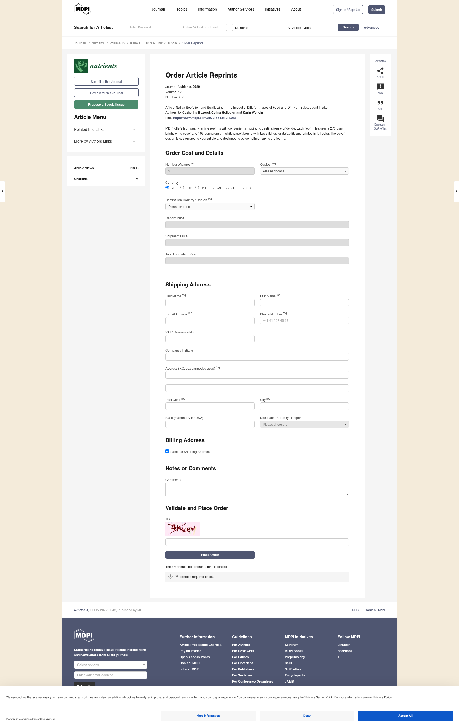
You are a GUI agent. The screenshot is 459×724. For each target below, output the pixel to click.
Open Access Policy (195, 656)
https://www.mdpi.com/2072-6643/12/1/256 (205, 117)
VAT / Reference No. (179, 332)
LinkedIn (344, 644)
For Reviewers (243, 650)
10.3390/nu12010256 (161, 43)
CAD (219, 187)
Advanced (371, 27)
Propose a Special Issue (106, 104)
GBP (234, 187)
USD (204, 187)
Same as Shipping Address (190, 451)
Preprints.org (295, 656)
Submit (376, 9)
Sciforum (292, 644)
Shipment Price (176, 236)
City (265, 399)
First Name (175, 296)
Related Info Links (89, 129)
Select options (88, 664)
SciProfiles (293, 669)
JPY (249, 187)
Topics (181, 9)
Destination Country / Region (188, 200)
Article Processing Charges (201, 644)
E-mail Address (178, 314)
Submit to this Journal (106, 81)
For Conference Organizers (252, 681)
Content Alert (375, 609)
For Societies (242, 675)
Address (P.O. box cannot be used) (192, 368)
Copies (268, 164)
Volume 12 (117, 43)
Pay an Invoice (191, 650)
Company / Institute (179, 350)
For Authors (241, 644)
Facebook (345, 650)
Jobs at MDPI (189, 669)
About (296, 9)
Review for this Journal (106, 93)
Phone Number (273, 314)
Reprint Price (174, 218)
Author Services (241, 9)
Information (207, 9)
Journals (158, 9)
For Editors (240, 656)
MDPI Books (294, 650)
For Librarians (242, 663)
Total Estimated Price (180, 254)
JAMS (289, 681)
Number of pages (180, 164)
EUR (188, 187)
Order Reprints (192, 43)
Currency (172, 182)
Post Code (175, 399)
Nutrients (98, 43)
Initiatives (272, 9)
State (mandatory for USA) (184, 417)
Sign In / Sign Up (348, 9)
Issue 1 (135, 43)
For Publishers (243, 669)
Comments (173, 479)
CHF (174, 187)
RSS (355, 609)
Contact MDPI (190, 663)
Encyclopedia (295, 675)
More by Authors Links (93, 141)
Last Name (270, 296)
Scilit (288, 663)
